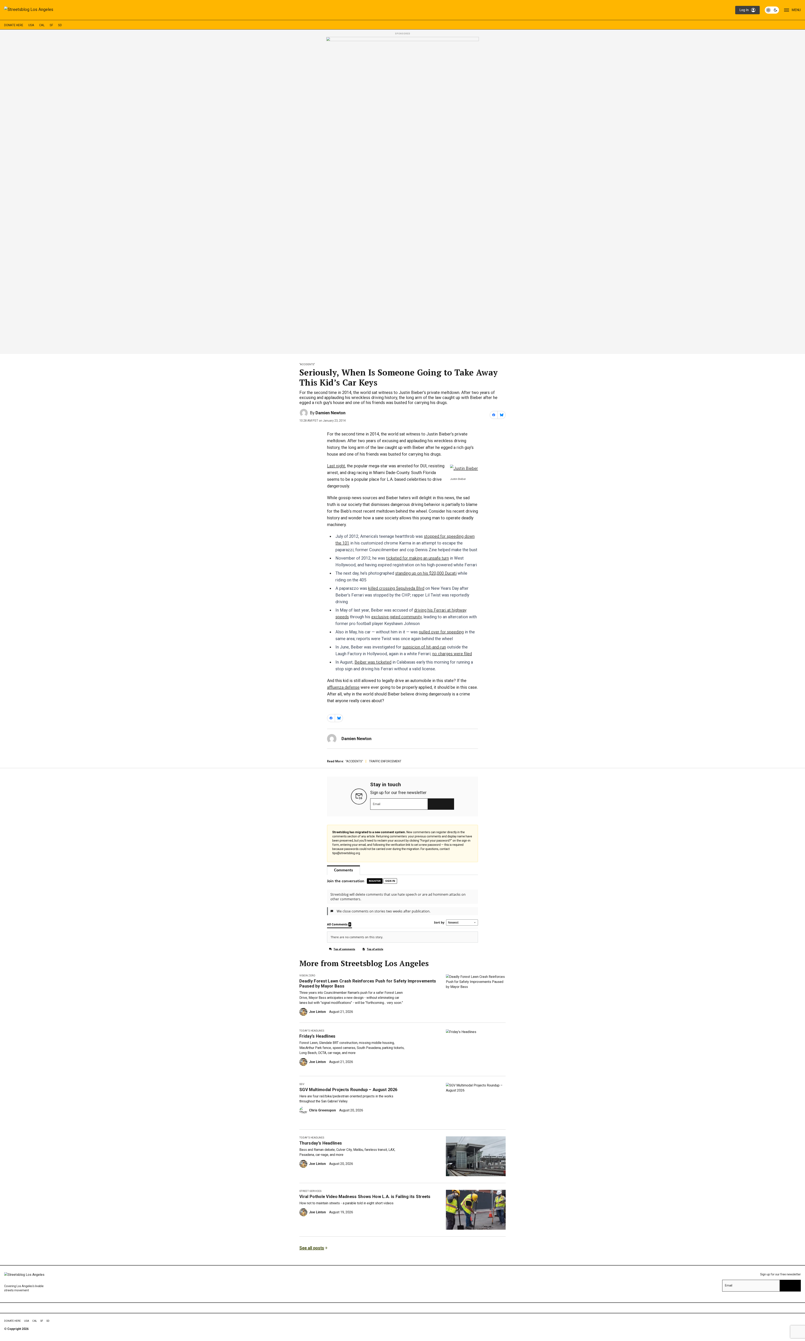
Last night (336, 465)
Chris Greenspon (322, 1110)
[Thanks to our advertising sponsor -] (402, 194)
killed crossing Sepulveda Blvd (396, 588)
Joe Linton (317, 1012)
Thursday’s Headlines (320, 1143)
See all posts (311, 1247)
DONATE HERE (13, 25)
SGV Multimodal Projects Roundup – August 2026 (348, 1089)
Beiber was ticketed (372, 662)
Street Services (310, 1191)
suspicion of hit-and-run (424, 647)
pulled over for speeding (441, 631)
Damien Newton (330, 412)
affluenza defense (343, 687)
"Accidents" (307, 364)
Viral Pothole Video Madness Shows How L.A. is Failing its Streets (365, 1196)
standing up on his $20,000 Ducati (426, 573)
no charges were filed (452, 653)
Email (376, 804)
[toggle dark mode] (772, 10)
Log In (744, 10)
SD (60, 25)
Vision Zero (307, 975)
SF (51, 25)
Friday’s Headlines (317, 1036)
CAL (42, 25)
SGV (301, 1084)
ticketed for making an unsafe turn (417, 558)
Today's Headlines (311, 1030)
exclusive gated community (396, 616)
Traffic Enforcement (385, 761)
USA (31, 25)
